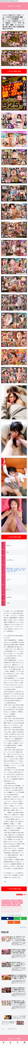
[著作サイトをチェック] (7, 918)
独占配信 (16, 569)
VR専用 (11, 569)
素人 (15, 571)
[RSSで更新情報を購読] (14, 922)
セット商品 (16, 568)
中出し (23, 569)
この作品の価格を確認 (14, 71)
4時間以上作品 (9, 568)
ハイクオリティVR (7, 902)
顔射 (20, 569)
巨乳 (12, 571)
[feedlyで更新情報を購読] (20, 918)
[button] (25, 526)
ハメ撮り (8, 571)
